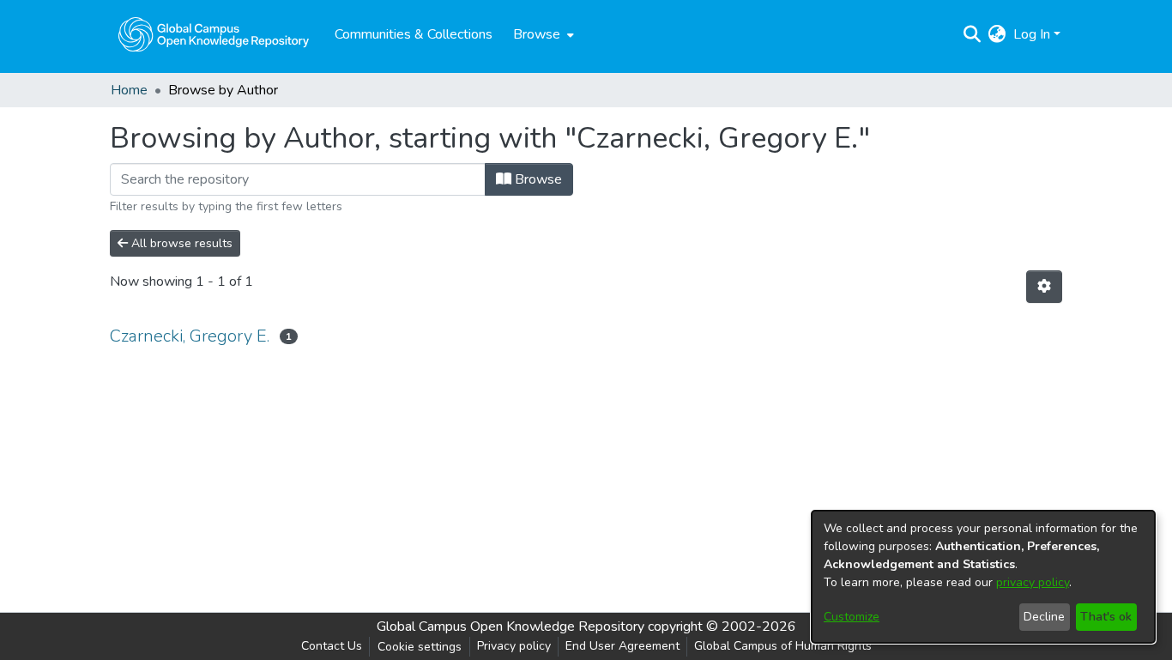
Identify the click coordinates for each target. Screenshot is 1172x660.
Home (129, 90)
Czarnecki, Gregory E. (189, 336)
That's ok (1106, 617)
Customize (851, 617)
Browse (536, 179)
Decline (1044, 617)
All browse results (180, 243)
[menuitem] (542, 34)
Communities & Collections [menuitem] (413, 34)
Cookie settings (420, 647)
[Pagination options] (1044, 286)
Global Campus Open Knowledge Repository (510, 626)
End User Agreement (622, 646)
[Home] (213, 34)
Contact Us (331, 646)
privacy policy (1032, 582)
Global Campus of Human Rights (783, 646)
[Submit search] (972, 34)
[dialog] (983, 577)
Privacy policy (514, 646)
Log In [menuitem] (1031, 34)
